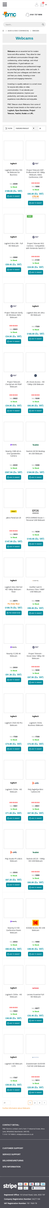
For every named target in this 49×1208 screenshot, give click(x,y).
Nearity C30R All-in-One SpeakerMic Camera (14, 453)
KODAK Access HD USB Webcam (35, 929)
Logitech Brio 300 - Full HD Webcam (13, 244)
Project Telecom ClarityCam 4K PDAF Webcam (13, 384)
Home (3, 30)
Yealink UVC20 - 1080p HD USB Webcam (35, 860)
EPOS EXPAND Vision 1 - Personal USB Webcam (35, 519)
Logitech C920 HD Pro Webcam (13, 724)
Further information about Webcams (16, 1108)
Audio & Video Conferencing (18, 30)
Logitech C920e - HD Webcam (13, 790)
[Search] (43, 24)
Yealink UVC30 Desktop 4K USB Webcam (35, 452)
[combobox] (21, 24)
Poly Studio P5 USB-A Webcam (13, 860)
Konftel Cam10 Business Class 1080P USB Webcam (35, 589)
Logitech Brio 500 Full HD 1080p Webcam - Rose (13, 589)
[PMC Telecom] (9, 14)
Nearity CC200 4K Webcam (13, 654)
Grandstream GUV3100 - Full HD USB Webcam (35, 1065)
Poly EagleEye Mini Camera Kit (35, 790)
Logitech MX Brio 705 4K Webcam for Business (13, 172)
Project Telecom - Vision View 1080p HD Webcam (35, 656)
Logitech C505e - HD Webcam (13, 995)
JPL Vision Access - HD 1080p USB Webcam (35, 383)
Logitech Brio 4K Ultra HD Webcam (35, 314)
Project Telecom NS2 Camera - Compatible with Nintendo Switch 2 (35, 245)
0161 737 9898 (36, 14)
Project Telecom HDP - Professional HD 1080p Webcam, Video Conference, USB (35, 173)
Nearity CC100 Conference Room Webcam (13, 930)
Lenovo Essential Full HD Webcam (35, 995)
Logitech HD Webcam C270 (13, 1065)
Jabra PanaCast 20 (13, 518)
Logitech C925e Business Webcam (35, 724)
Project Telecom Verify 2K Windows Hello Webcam (14, 315)
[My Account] (36, 5)
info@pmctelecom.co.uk (25, 1134)
